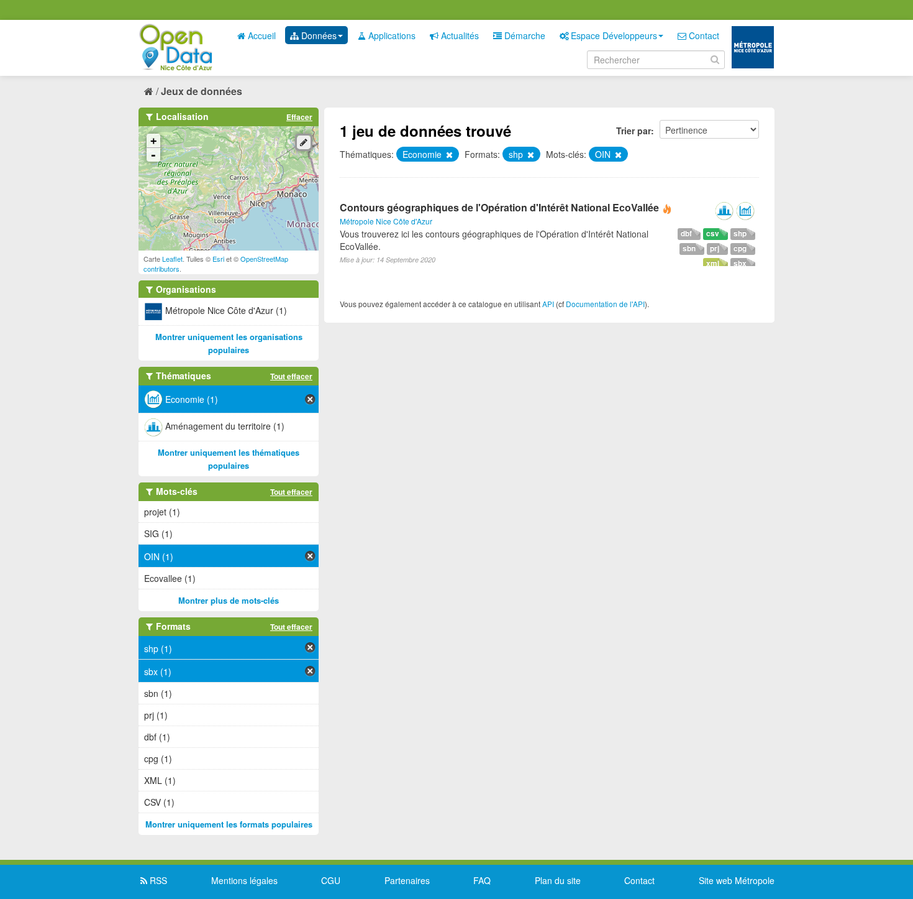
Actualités (458, 35)
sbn (689, 248)
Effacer (299, 116)
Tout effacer (291, 376)
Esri (218, 259)
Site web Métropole (736, 880)
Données (318, 35)
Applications (391, 35)
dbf (686, 233)
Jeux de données (201, 91)
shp (740, 233)
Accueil (260, 35)
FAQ (482, 880)
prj (714, 248)
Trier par (633, 130)
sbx (740, 263)
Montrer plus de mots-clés (228, 600)
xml (712, 263)
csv (712, 233)
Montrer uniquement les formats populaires (228, 824)
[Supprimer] (448, 155)
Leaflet (172, 259)
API (548, 303)
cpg (740, 248)
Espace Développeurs (612, 35)
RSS (157, 880)
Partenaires (407, 880)
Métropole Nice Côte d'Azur (386, 221)
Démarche (523, 35)
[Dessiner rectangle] (304, 142)
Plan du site (558, 880)
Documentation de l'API (605, 303)
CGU (330, 880)
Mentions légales (244, 880)
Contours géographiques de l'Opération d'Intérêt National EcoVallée (499, 207)
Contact (702, 35)
